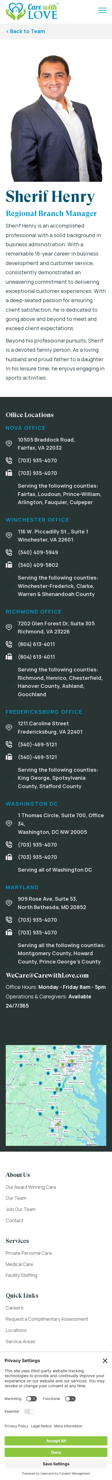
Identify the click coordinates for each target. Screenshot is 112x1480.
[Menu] (102, 11)
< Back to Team (25, 31)
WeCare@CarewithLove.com (47, 975)
